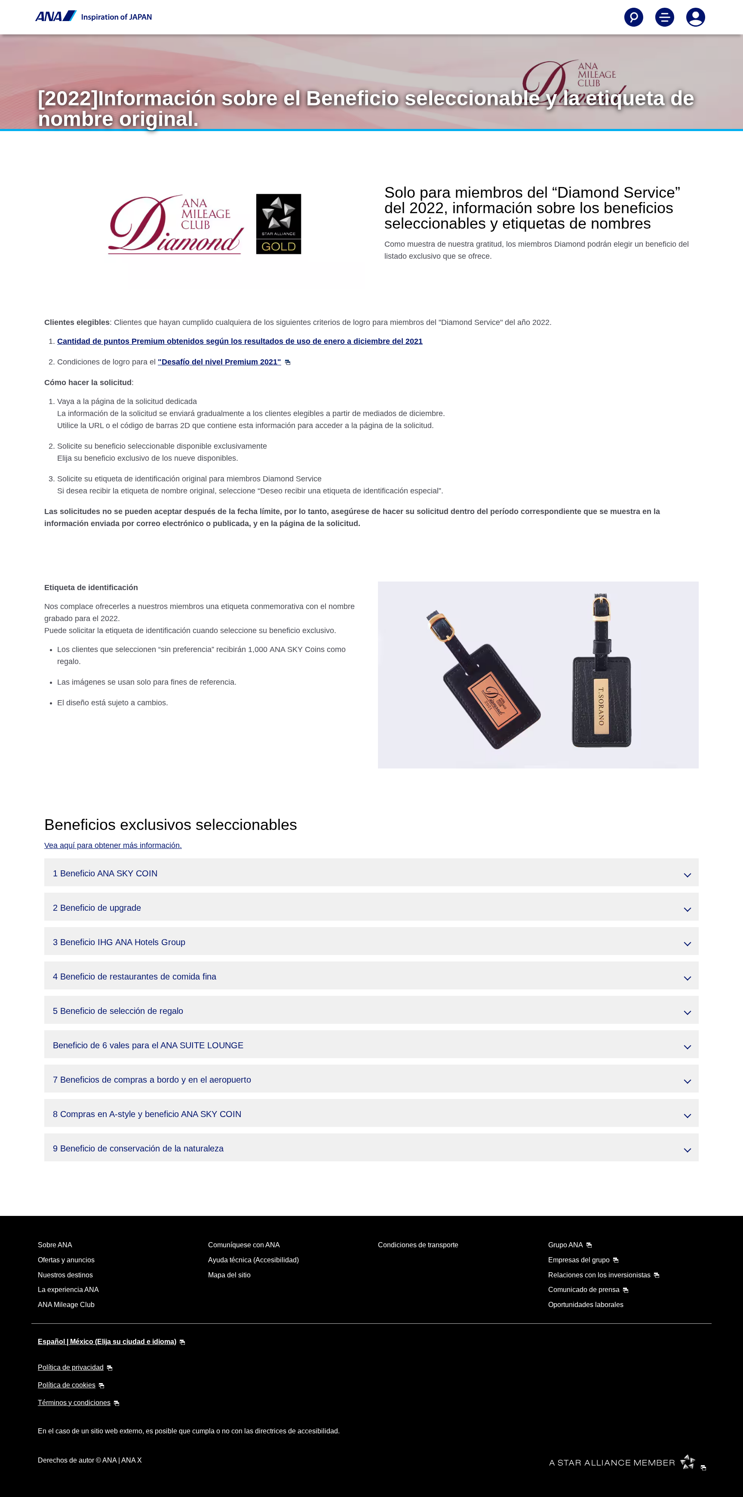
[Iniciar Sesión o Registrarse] (695, 17)
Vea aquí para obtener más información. (113, 845)
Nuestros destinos (65, 1275)
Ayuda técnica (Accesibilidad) (253, 1260)
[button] (371, 872)
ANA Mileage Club (66, 1304)
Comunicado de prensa (584, 1289)
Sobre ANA (55, 1245)
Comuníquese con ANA (244, 1245)
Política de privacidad (71, 1367)
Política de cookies (66, 1385)
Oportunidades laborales (585, 1304)
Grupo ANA (565, 1245)
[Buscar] (633, 17)
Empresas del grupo (579, 1260)
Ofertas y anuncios (66, 1260)
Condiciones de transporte (418, 1245)
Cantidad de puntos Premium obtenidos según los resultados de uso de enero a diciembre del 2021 (240, 341)
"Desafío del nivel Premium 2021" (219, 362)
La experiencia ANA (68, 1289)
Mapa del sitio (229, 1275)
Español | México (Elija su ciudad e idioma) (107, 1341)
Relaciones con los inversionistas (599, 1275)
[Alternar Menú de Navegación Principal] (664, 17)
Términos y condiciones (74, 1402)
